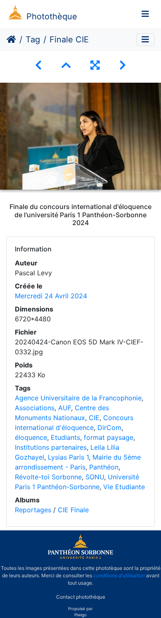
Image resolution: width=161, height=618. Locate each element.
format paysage (108, 437)
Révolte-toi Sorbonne (48, 477)
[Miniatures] (66, 65)
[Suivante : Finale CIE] (122, 65)
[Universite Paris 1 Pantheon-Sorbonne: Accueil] (80, 557)
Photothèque (51, 16)
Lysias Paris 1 (68, 457)
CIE (94, 418)
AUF (64, 408)
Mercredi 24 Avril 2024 (51, 296)
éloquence (31, 437)
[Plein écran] (94, 65)
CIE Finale (73, 510)
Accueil (11, 39)
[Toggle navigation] (145, 14)
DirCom (109, 427)
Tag (33, 39)
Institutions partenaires (51, 447)
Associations (34, 408)
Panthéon (103, 467)
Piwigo (80, 614)
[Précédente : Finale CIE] (38, 65)
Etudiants (65, 437)
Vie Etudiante (124, 487)
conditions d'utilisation (119, 575)
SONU (94, 477)
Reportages (33, 510)
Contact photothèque (80, 597)
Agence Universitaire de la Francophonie (78, 398)
